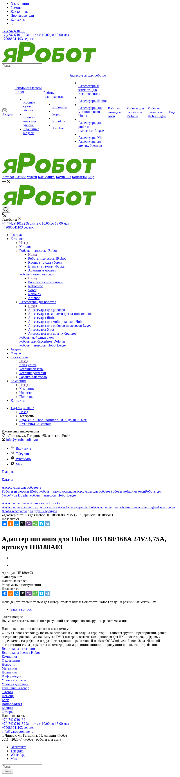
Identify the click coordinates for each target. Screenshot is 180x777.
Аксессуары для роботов (46, 310)
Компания (63, 177)
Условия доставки (15, 684)
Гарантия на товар (15, 688)
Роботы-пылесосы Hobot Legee (52, 495)
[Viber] (29, 523)
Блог (5, 700)
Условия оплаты (14, 680)
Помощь (8, 696)
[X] (22, 523)
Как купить (46, 177)
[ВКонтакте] (4, 523)
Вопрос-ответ (12, 704)
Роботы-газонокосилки (45, 282)
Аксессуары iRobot (79, 507)
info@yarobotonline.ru (22, 439)
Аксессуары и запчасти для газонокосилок (33, 507)
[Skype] (41, 523)
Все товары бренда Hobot (21, 652)
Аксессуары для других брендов (33, 511)
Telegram (22, 453)
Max (19, 464)
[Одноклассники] (10, 523)
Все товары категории (18, 648)
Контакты (79, 177)
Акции (20, 177)
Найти (7, 771)
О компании (11, 660)
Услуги (32, 177)
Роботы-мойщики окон (128, 491)
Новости (8, 664)
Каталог (8, 177)
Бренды (7, 708)
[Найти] (3, 68)
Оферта (7, 692)
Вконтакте (23, 448)
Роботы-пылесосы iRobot (47, 258)
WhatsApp (23, 459)
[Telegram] (47, 523)
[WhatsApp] (35, 523)
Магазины (9, 668)
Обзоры (7, 712)
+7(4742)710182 (13, 31)
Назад (23, 243)
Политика (9, 672)
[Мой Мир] (16, 523)
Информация (11, 676)
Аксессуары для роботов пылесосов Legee (125, 507)
